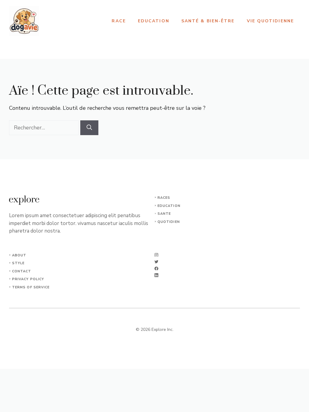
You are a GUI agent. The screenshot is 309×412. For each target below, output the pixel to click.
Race (119, 21)
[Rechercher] (89, 127)
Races (164, 197)
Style (18, 263)
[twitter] (156, 262)
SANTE (164, 213)
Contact (21, 271)
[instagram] (156, 255)
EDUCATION (169, 206)
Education (153, 21)
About (19, 255)
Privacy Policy (28, 279)
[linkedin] (156, 275)
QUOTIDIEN (169, 222)
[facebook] (156, 269)
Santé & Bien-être (208, 21)
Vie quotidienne (270, 21)
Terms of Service (31, 287)
